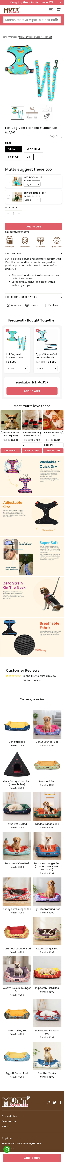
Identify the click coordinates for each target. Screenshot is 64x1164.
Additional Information (21, 297)
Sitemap (6, 1126)
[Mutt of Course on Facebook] (60, 1102)
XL (29, 157)
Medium (33, 149)
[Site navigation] (51, 10)
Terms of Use (9, 1121)
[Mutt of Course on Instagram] (48, 1102)
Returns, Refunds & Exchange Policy (21, 1143)
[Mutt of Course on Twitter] (54, 1102)
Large (13, 157)
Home (4, 36)
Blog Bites (7, 1138)
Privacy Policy (9, 1116)
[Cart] (58, 10)
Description (13, 253)
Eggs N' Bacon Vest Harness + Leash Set (46, 357)
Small (13, 149)
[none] (17, 113)
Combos (13, 36)
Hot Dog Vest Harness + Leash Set (15, 357)
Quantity (11, 207)
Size (8, 143)
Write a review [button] (32, 680)
